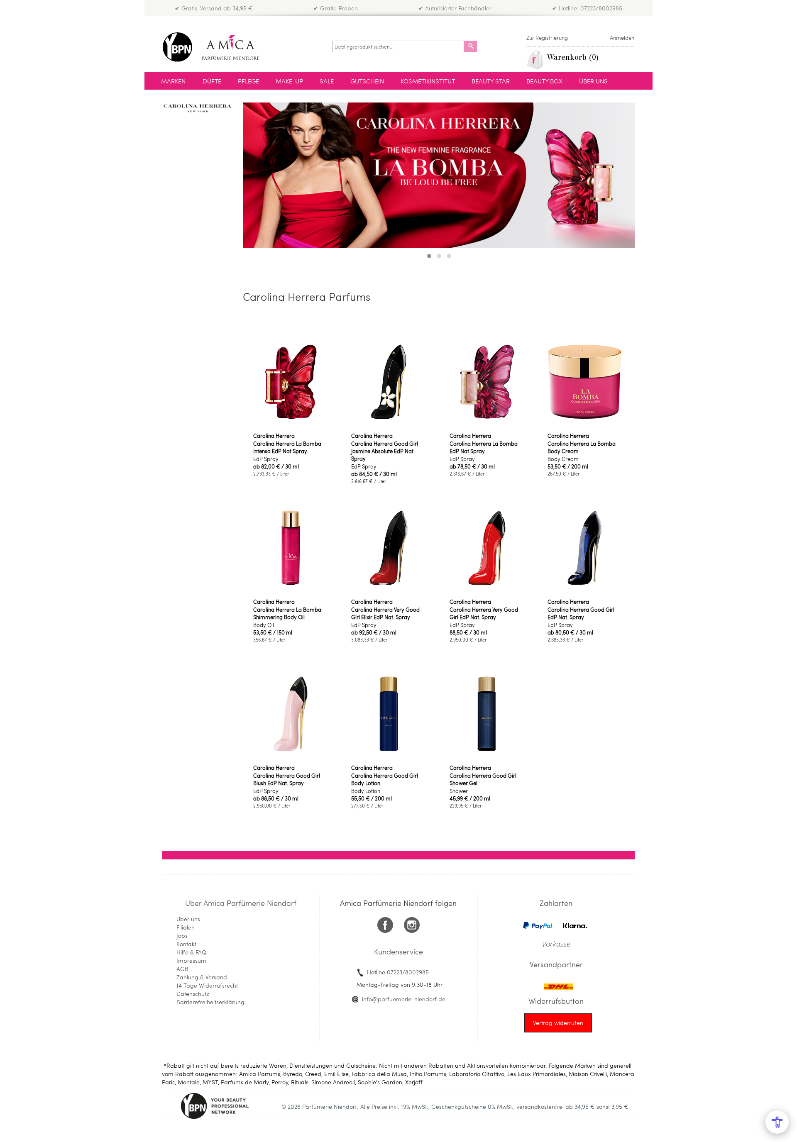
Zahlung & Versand (201, 977)
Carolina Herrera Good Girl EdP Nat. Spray (581, 613)
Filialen (185, 927)
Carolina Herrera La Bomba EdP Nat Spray (484, 447)
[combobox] (398, 46)
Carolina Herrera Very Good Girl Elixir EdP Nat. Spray (385, 613)
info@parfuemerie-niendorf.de (403, 999)
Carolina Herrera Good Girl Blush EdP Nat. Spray (286, 779)
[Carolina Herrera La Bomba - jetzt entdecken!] (439, 176)
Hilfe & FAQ (191, 952)
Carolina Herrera (274, 435)
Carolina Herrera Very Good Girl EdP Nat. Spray (484, 613)
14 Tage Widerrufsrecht (207, 985)
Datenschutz (192, 994)
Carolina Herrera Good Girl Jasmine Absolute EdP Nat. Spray (384, 451)
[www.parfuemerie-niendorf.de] (218, 47)
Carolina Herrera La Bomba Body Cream (582, 447)
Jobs (182, 935)
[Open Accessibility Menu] (777, 1122)
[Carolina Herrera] (196, 108)
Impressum (191, 960)
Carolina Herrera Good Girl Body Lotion (384, 779)
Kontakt (186, 944)
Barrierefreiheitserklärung (210, 1002)
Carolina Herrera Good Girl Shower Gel (483, 779)
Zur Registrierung (547, 37)
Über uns (188, 919)
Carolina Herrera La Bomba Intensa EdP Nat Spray (287, 447)
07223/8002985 (408, 972)
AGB (182, 969)
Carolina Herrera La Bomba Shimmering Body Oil (287, 613)
